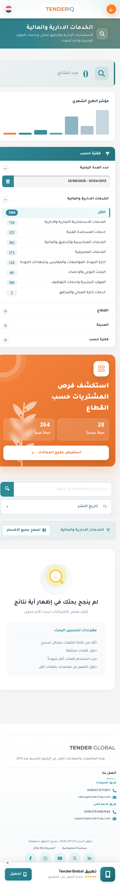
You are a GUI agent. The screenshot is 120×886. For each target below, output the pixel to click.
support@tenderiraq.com (92, 819)
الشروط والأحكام (44, 848)
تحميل (16, 874)
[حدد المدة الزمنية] (8, 181)
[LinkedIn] (89, 858)
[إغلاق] (7, 863)
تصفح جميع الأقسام (24, 530)
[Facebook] (30, 858)
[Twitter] (74, 858)
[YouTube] (60, 858)
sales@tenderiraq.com (94, 797)
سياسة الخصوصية (74, 848)
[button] (8, 9)
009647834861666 (97, 812)
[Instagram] (45, 858)
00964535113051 (98, 790)
